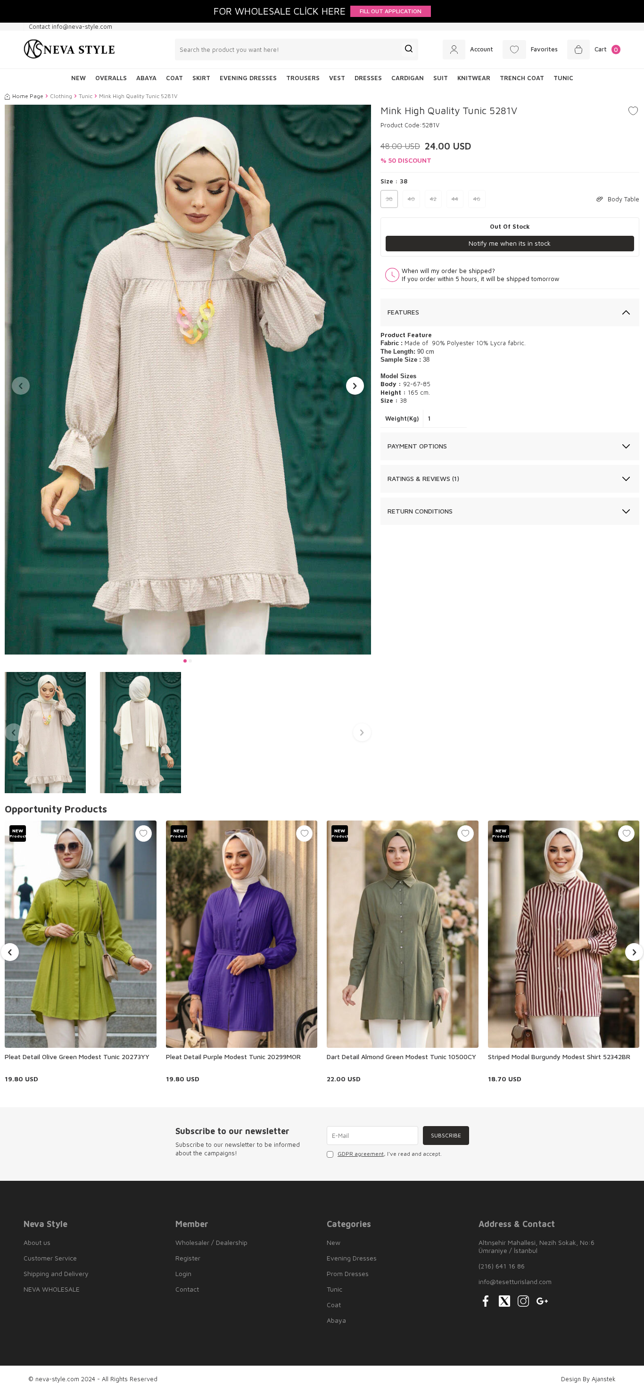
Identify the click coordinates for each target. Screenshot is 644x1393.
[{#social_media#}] (486, 1301)
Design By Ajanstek (588, 1379)
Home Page (27, 96)
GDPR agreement (361, 1153)
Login (183, 1273)
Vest (337, 78)
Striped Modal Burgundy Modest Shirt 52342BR (559, 1057)
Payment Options (417, 446)
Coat (174, 78)
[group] (188, 380)
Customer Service (50, 1258)
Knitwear (473, 78)
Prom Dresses (348, 1273)
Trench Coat (522, 78)
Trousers (303, 78)
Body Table (623, 199)
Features (403, 312)
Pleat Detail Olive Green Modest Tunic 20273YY (77, 1057)
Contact (187, 1289)
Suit (440, 78)
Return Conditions (420, 511)
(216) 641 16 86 (502, 1266)
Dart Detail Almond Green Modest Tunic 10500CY (401, 1057)
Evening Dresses (248, 78)
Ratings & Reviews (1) (423, 478)
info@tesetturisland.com (515, 1281)
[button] (185, 661)
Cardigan (407, 78)
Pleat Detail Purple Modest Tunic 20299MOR (233, 1057)
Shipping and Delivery (56, 1273)
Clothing (61, 96)
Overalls (111, 78)
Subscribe (446, 1135)
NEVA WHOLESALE (52, 1289)
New (333, 1242)
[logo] (69, 49)
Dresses (368, 78)
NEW (78, 78)
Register (187, 1258)
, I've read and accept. (390, 1153)
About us (37, 1242)
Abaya (146, 78)
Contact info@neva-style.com (70, 26)
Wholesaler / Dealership (211, 1242)
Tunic (563, 78)
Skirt (201, 78)
